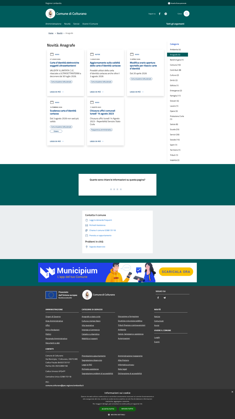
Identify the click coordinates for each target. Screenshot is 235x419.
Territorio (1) (175, 149)
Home (50, 33)
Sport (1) (173, 144)
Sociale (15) (175, 139)
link (141, 404)
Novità (59, 33)
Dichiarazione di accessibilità (130, 373)
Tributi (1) (174, 155)
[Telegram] (164, 13)
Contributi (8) (175, 70)
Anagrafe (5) (175, 54)
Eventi (157, 341)
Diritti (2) (173, 80)
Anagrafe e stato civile (91, 316)
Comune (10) (175, 64)
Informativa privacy (126, 364)
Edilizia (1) (174, 85)
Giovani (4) (174, 100)
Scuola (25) (174, 129)
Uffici (48, 325)
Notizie (97, 54)
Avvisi (57, 54)
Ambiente (122, 329)
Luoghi (157, 337)
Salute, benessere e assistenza (130, 334)
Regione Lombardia (53, 3)
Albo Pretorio (123, 360)
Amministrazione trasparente (130, 355)
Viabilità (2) (174, 160)
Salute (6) (174, 124)
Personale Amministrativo (56, 338)
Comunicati (159, 320)
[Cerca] (186, 13)
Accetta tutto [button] (108, 409)
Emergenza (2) (176, 90)
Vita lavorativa (88, 325)
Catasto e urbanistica (90, 334)
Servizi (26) (174, 134)
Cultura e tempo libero (91, 320)
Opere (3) (174, 111)
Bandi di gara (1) (176, 59)
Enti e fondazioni (52, 329)
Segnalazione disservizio (92, 360)
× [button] (232, 392)
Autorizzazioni (124, 338)
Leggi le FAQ (87, 364)
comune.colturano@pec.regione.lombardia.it (65, 385)
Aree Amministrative (54, 320)
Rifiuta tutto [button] (127, 409)
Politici (48, 334)
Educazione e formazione (128, 316)
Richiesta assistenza (90, 369)
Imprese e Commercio (91, 329)
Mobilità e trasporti (90, 338)
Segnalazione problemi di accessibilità (97, 373)
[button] (117, 414)
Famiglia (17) (175, 95)
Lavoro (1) (174, 105)
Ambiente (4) (175, 49)
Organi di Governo (53, 316)
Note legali (122, 369)
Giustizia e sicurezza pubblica (130, 320)
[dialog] (117, 404)
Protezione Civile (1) (177, 118)
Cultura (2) (174, 75)
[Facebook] (158, 13)
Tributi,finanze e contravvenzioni (131, 325)
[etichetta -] (121, 189)
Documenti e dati (53, 342)
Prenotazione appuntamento (94, 355)
